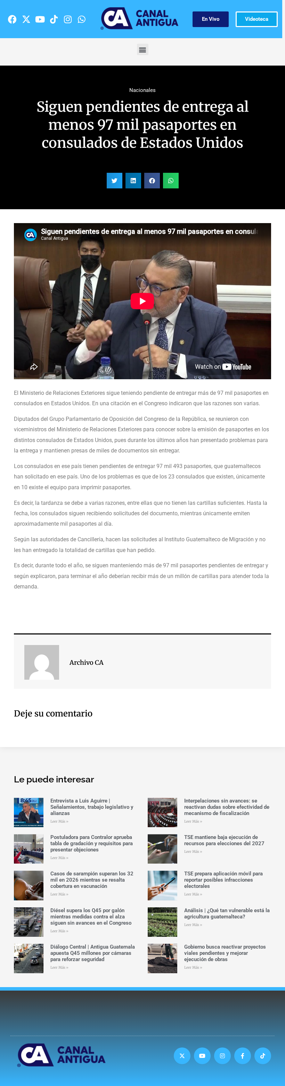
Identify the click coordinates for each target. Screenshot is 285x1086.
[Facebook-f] (242, 1055)
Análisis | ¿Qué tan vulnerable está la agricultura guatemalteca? (227, 913)
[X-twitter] (26, 19)
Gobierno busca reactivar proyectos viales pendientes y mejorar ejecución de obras (225, 953)
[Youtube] (40, 19)
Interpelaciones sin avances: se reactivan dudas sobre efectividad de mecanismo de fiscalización (226, 807)
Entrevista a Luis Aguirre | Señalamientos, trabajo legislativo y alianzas (91, 807)
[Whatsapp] (82, 19)
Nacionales (142, 90)
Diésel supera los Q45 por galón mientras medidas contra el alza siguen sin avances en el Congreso (90, 916)
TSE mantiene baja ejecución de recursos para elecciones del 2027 (224, 840)
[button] (142, 49)
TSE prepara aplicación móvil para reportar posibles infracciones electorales (223, 880)
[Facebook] (12, 19)
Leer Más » (59, 821)
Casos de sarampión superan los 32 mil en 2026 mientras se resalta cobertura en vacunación (91, 880)
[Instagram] (68, 19)
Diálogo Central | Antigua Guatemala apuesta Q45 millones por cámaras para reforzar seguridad (92, 953)
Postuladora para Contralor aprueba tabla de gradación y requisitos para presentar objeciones (91, 843)
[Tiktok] (54, 19)
